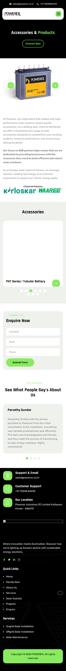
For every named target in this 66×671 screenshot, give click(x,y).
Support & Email (26, 473)
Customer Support (28, 486)
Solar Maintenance (17, 637)
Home (9, 576)
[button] (11, 85)
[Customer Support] (7, 489)
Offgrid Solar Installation (20, 631)
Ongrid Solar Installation (20, 626)
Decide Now (13, 582)
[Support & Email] (7, 475)
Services (11, 592)
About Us (11, 587)
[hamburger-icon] (58, 14)
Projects (11, 603)
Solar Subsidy (14, 598)
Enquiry (10, 609)
